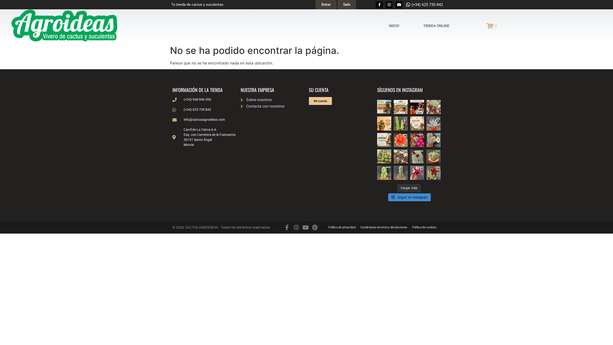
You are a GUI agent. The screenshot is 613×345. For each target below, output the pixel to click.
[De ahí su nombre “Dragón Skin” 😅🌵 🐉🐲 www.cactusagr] (433, 157)
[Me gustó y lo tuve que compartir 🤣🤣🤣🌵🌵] (417, 107)
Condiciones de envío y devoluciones (384, 227)
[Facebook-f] (379, 4)
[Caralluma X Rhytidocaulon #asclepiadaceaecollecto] (417, 173)
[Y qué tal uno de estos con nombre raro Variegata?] (384, 173)
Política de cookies (424, 227)
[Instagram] (389, 4)
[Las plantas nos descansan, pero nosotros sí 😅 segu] (417, 123)
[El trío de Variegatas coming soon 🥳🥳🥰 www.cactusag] (433, 123)
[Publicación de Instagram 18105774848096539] (384, 140)
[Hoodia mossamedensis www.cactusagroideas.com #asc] (417, 157)
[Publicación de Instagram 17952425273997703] (384, 123)
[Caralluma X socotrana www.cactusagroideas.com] (433, 173)
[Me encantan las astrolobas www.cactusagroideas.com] (401, 173)
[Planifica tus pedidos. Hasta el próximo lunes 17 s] (384, 107)
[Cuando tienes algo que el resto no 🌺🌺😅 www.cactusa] (384, 157)
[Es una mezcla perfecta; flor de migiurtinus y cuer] (433, 107)
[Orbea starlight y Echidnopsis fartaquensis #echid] (401, 123)
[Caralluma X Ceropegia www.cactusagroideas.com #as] (401, 157)
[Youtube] (399, 4)
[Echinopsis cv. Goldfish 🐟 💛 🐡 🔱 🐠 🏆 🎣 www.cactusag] (401, 140)
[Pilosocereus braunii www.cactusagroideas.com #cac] (433, 140)
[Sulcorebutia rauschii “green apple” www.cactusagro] (417, 140)
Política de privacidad (341, 227)
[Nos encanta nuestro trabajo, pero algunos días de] (401, 107)
